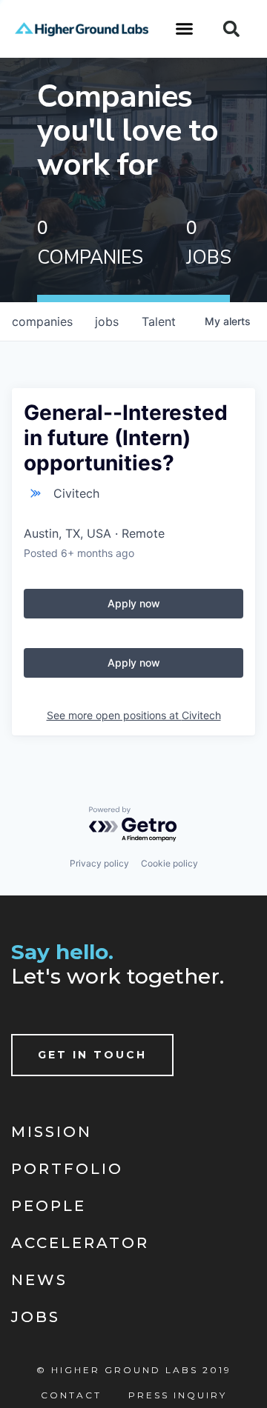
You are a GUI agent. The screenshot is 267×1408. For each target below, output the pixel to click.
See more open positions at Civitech (134, 715)
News (39, 1280)
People (48, 1206)
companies (42, 321)
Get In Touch (92, 1054)
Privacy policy (99, 863)
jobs (107, 321)
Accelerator (80, 1243)
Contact (71, 1395)
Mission (51, 1132)
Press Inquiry (177, 1395)
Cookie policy (169, 863)
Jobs (35, 1317)
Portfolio (67, 1169)
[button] (185, 29)
